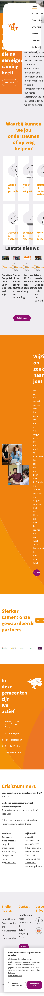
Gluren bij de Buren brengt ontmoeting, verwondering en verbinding (20, 286)
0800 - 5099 (10, 862)
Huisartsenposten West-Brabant (17, 824)
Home (4, 919)
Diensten (10, 930)
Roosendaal (10, 739)
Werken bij (4, 932)
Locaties (10, 923)
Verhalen (10, 938)
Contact (4, 938)
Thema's (10, 919)
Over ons (4, 925)
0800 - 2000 (33, 844)
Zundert (17, 752)
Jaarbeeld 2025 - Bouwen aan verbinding (30, 281)
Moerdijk (17, 733)
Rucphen (17, 739)
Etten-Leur (16, 723)
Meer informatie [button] (15, 975)
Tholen (16, 746)
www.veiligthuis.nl (33, 866)
